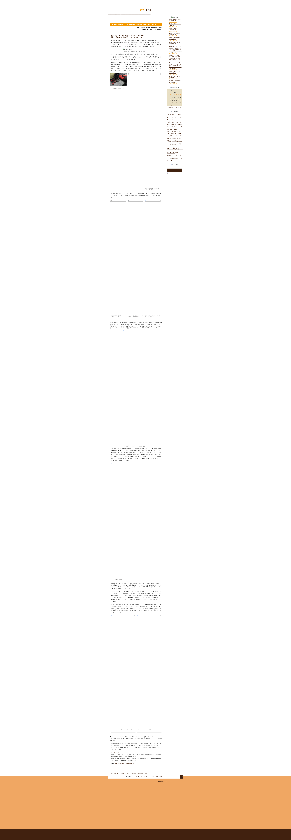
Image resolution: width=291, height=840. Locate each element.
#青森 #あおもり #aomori (175, 148)
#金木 (176, 144)
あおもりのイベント (145, 10)
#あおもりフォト (174, 119)
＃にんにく (171, 158)
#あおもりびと (172, 114)
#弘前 (169, 141)
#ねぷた (176, 124)
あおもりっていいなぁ (145, 4)
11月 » (172, 105)
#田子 (170, 144)
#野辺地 (173, 144)
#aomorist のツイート (163, 781)
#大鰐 (174, 138)
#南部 (171, 138)
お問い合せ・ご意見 (166, 831)
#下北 (176, 133)
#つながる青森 (171, 124)
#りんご (169, 126)
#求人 (173, 141)
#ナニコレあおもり (174, 131)
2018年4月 (170, 107)
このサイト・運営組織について (120, 831)
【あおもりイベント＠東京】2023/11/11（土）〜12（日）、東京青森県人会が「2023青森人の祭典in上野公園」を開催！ (175, 65)
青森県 (176, 155)
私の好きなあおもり (164, 10)
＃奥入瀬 (177, 158)
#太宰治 (176, 138)
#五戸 (179, 133)
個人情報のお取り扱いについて (151, 831)
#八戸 (178, 136)
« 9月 (169, 105)
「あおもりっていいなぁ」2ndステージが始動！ (143, 776)
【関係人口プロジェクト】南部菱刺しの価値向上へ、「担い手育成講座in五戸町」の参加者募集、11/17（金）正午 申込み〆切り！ (175, 49)
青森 (168, 155)
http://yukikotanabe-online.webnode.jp (124, 763)
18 (170, 100)
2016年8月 (178, 107)
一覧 (181, 777)
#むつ (180, 124)
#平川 (180, 138)
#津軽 (176, 141)
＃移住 (170, 160)
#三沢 (173, 133)
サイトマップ (131, 831)
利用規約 (138, 831)
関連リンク (175, 831)
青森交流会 (172, 155)
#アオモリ (173, 126)
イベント (180, 152)
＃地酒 (174, 158)
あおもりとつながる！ (126, 10)
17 (168, 100)
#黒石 (176, 152)
